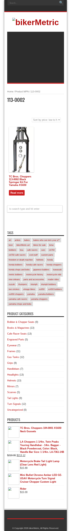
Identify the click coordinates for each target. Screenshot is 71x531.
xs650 (41, 289)
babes (27, 240)
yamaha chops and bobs (20, 304)
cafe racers (32, 250)
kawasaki (57, 269)
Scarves (11, 392)
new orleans (14, 279)
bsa (21, 250)
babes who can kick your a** (46, 240)
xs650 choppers (16, 294)
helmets (40, 260)
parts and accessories (33, 279)
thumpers (22, 284)
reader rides (53, 279)
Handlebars (13, 368)
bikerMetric (34, 528)
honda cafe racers (34, 265)
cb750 (52, 250)
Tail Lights (12, 398)
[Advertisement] (35, 57)
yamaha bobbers (46, 294)
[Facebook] (35, 9)
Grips (10, 363)
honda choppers (54, 265)
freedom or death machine (21, 260)
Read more (16, 192)
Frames (11, 351)
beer (11, 245)
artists (17, 240)
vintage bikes (29, 289)
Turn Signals (14, 404)
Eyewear (12, 345)
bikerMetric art (23, 245)
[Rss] (30, 9)
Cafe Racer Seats (17, 333)
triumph (34, 284)
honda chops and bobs (19, 269)
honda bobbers (16, 265)
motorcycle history (34, 274)
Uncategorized (15, 409)
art (10, 240)
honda (50, 260)
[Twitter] (39, 9)
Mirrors (11, 386)
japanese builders (41, 269)
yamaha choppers (39, 299)
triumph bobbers (48, 284)
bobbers (12, 250)
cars (43, 250)
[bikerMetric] (35, 22)
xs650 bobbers (55, 289)
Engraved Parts (15, 339)
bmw (51, 245)
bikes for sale (39, 245)
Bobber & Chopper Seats (20, 322)
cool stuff (33, 255)
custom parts (47, 255)
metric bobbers (16, 274)
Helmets (11, 380)
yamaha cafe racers (18, 299)
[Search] (61, 3)
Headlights (13, 374)
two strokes (14, 289)
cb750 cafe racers (17, 255)
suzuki (12, 284)
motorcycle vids (54, 274)
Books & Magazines (18, 327)
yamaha (31, 294)
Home (10, 91)
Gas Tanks (13, 357)
